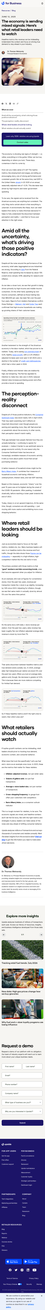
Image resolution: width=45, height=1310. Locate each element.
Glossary (4, 1250)
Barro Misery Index (9, 471)
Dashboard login (26, 1185)
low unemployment (31, 352)
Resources (6, 10)
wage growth (17, 355)
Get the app (6, 1156)
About (24, 1199)
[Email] (14, 103)
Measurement (25, 1172)
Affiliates (4, 1207)
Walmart (18, 304)
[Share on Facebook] (2, 103)
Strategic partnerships (28, 1181)
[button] (42, 3)
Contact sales (22, 142)
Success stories (7, 1242)
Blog (13, 10)
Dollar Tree (33, 304)
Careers (24, 1203)
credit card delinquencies (30, 361)
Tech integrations (7, 1199)
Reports (4, 1233)
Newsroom (25, 1211)
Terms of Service (12, 1278)
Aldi (24, 304)
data (23, 269)
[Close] (41, 1295)
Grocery (23, 1160)
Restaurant (24, 1164)
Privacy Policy (34, 1278)
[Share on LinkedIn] (10, 103)
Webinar (4, 1237)
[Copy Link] (17, 103)
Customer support (8, 1164)
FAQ (3, 1246)
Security (29, 1284)
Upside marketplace (28, 1168)
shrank (18, 182)
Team (24, 1207)
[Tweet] (6, 103)
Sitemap (39, 1284)
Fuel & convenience (27, 1156)
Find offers (5, 1160)
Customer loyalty (26, 1177)
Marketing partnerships (9, 1203)
